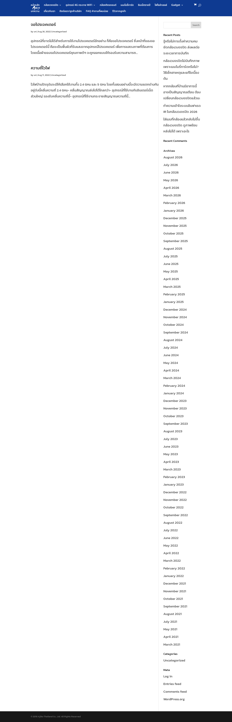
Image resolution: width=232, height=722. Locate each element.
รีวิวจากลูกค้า (119, 11)
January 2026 (173, 210)
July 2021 (170, 621)
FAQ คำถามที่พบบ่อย (97, 11)
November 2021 (174, 591)
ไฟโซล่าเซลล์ (161, 5)
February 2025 (174, 294)
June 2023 (170, 446)
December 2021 (174, 583)
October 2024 (173, 324)
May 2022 (170, 545)
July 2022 (170, 530)
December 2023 (175, 400)
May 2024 (170, 362)
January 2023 (173, 484)
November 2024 (175, 317)
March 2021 (171, 644)
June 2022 (170, 537)
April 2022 (171, 553)
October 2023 (173, 416)
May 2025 (170, 271)
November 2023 (175, 408)
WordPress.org (174, 699)
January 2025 (173, 301)
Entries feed (172, 683)
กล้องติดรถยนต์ (108, 5)
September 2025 (175, 240)
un (35, 31)
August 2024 (172, 339)
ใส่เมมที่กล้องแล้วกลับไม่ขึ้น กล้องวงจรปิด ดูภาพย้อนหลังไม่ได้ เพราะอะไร (181, 125)
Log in (167, 676)
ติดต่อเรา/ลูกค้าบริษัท (70, 11)
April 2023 (171, 461)
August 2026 (172, 157)
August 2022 (172, 522)
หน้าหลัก (35, 5)
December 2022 (175, 492)
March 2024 (172, 377)
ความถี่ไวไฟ (40, 68)
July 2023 (170, 438)
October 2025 (173, 233)
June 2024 (170, 355)
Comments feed (175, 691)
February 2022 (174, 568)
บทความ (35, 11)
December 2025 (175, 218)
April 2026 (171, 187)
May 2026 (170, 180)
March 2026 (172, 195)
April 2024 (171, 370)
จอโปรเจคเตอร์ (43, 24)
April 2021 (170, 636)
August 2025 (172, 248)
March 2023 (172, 469)
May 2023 (170, 454)
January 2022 (173, 575)
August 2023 (172, 431)
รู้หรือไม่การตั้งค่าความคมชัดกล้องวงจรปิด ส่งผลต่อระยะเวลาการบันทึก (181, 47)
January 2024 (173, 393)
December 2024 (175, 309)
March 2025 (172, 286)
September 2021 (175, 606)
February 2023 (174, 476)
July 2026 (170, 164)
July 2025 (170, 256)
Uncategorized (59, 31)
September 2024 (175, 332)
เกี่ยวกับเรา (49, 11)
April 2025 (171, 278)
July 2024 (170, 347)
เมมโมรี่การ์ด (127, 5)
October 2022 (173, 507)
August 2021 (172, 613)
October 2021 (173, 598)
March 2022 (172, 560)
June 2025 (170, 263)
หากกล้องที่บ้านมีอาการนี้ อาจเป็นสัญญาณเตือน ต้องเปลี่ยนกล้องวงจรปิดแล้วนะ (182, 92)
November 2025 (175, 225)
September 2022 (175, 515)
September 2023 (175, 423)
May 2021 (170, 629)
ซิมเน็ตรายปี (144, 5)
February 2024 (174, 385)
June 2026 (171, 172)
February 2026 (174, 202)
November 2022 (175, 499)
